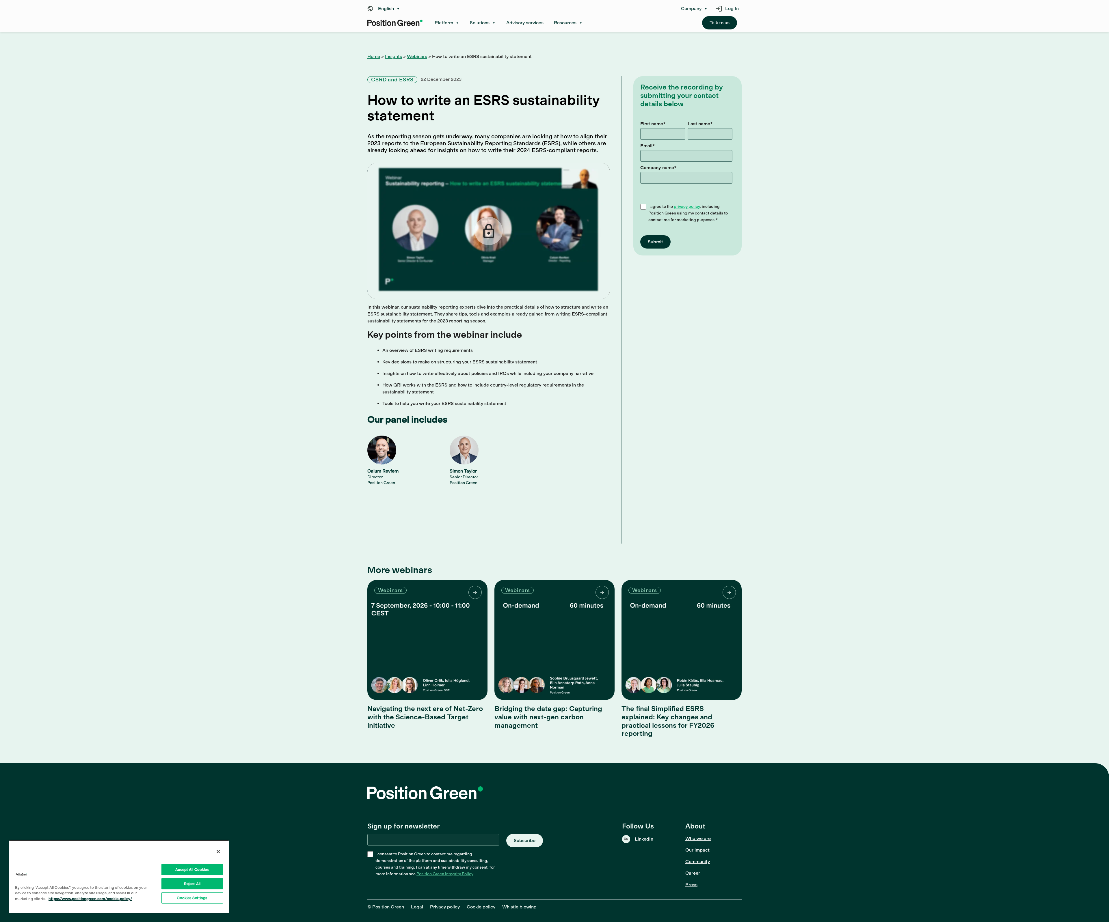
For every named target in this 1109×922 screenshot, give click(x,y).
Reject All (192, 884)
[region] (119, 876)
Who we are (698, 838)
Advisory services (525, 22)
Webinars (417, 56)
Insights (393, 56)
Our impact (697, 850)
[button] (385, 9)
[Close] (218, 851)
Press (691, 884)
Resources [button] (565, 22)
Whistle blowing (519, 907)
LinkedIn (644, 839)
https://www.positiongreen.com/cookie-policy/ (90, 899)
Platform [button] (444, 22)
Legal (417, 907)
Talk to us (720, 22)
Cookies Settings (192, 898)
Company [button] (691, 8)
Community (697, 861)
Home (373, 56)
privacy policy (687, 206)
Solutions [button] (480, 22)
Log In (732, 8)
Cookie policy (481, 907)
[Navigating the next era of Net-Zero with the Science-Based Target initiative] (427, 640)
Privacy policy (445, 907)
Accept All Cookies (192, 869)
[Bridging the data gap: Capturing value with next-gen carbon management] (554, 640)
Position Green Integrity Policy (444, 873)
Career (692, 873)
